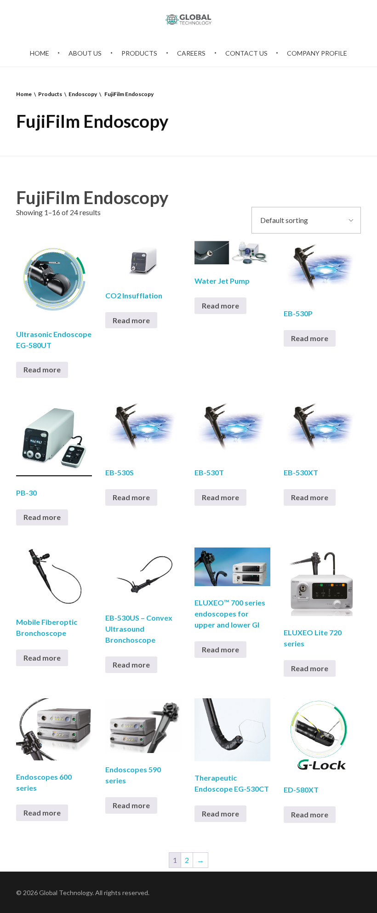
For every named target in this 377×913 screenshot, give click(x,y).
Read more (42, 369)
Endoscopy (83, 94)
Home (24, 94)
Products (50, 94)
